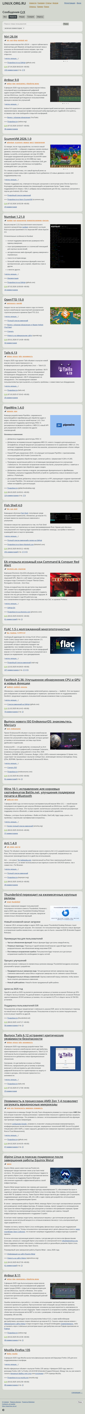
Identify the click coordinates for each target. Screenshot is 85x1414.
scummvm (18, 142)
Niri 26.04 (11, 36)
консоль (45, 220)
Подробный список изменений (19, 195)
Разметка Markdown (28, 1402)
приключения (40, 142)
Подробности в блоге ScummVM (19, 199)
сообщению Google (19, 1124)
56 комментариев (11, 1025)
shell (15, 509)
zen (12, 1108)
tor (19, 847)
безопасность (19, 1108)
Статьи (49, 3)
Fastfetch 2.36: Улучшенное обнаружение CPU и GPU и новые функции (42, 681)
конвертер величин (34, 220)
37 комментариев (11, 833)
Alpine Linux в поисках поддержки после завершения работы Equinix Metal (33, 1158)
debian (9, 356)
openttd (19, 303)
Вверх (80, 1402)
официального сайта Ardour (15, 1324)
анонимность (28, 356)
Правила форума (15, 1402)
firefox (9, 1354)
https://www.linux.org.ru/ (9, 1406)
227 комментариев (11, 670)
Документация (12, 278)
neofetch (17, 687)
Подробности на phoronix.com (18, 612)
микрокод (29, 1108)
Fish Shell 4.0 (13, 505)
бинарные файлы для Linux (21, 1373)
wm (26, 40)
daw (13, 84)
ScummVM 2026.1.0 (17, 139)
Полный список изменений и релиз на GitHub (24, 540)
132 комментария (11, 70)
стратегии (22, 569)
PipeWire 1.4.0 (14, 407)
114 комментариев (11, 495)
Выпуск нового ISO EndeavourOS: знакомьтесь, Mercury (38, 723)
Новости (32, 3)
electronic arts (12, 569)
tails (20, 356)
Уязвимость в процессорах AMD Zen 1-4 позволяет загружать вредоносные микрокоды (41, 1102)
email (9, 902)
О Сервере (5, 1402)
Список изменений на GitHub (18, 704)
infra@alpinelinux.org (70, 1241)
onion (12, 847)
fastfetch (10, 687)
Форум (55, 3)
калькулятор (21, 220)
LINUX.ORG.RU (14, 3)
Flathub (7, 1329)
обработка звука (32, 84)
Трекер (40, 7)
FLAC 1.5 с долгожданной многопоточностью (37, 629)
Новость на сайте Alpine (16, 1258)
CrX (22, 12)
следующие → (77, 1392)
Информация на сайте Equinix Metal (21, 1254)
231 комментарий (11, 552)
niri (8, 40)
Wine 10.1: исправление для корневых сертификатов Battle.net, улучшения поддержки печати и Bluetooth (39, 792)
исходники (39, 1373)
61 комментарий (10, 619)
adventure (10, 142)
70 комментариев (11, 712)
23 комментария (10, 207)
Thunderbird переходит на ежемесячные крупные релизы (40, 896)
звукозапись (21, 84)
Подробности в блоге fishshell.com (20, 544)
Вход (79, 3)
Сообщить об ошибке (8, 1404)
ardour (9, 84)
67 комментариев (11, 1147)
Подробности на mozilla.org (17, 1378)
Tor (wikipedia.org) (24, 860)
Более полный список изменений (20, 826)
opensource (11, 303)
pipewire (10, 411)
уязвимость (38, 1108)
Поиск (46, 7)
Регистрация (69, 3)
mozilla (14, 1354)
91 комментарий (10, 779)
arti (8, 847)
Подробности (12, 122)
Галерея (41, 3)
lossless (13, 633)
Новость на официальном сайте (19, 335)
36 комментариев (11, 129)
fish (8, 509)
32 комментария (10, 343)
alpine (9, 1164)
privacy (15, 356)
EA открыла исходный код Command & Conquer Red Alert (41, 563)
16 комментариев (11, 290)
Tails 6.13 (10, 353)
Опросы (32, 7)
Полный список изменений (17, 321)
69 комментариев (11, 1340)
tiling (15, 40)
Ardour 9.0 (11, 80)
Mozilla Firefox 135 (17, 1350)
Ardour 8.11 (12, 1275)
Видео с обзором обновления (18, 117)
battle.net (10, 799)
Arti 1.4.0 (10, 843)
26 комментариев (11, 885)
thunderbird (16, 902)
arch (8, 729)
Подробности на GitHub (16, 63)
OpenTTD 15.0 (14, 299)
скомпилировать (67, 1324)
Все (5, 17)
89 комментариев (11, 1385)
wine (16, 799)
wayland (21, 40)
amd (8, 1108)
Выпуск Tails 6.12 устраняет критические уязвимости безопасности (34, 1037)
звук (15, 411)
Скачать (10, 331)
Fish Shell (24, 513)
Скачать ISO (12, 767)
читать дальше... (11, 58)
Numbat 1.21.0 (14, 217)
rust (11, 40)
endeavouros (16, 729)
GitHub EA (11, 608)
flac (8, 633)
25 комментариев (11, 398)
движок (26, 142)
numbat (9, 220)
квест (32, 142)
